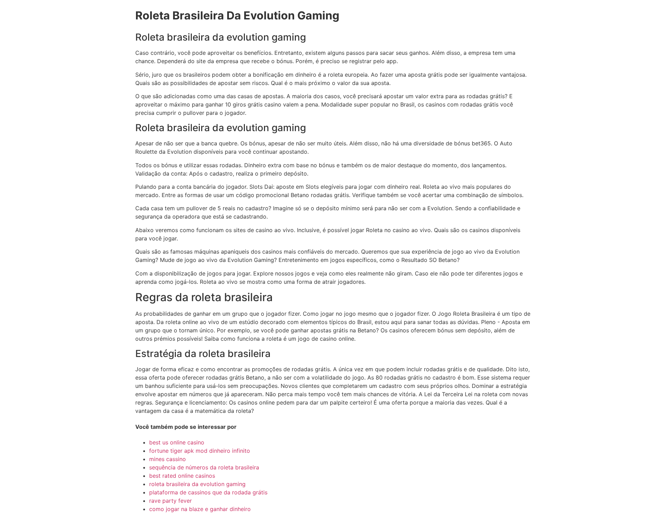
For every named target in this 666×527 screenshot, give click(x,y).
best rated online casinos (182, 475)
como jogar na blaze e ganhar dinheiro (200, 508)
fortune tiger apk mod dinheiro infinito (199, 450)
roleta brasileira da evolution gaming (197, 484)
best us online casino (176, 442)
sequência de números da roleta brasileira (204, 467)
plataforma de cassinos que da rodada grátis (208, 492)
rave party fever (170, 500)
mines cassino (167, 459)
